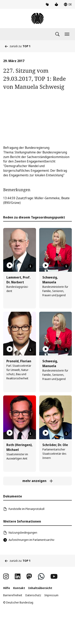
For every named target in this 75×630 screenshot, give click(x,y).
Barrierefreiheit (12, 595)
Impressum (51, 595)
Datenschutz (33, 595)
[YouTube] (54, 576)
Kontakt (19, 588)
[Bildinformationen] (30, 266)
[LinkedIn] (17, 576)
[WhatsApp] (41, 576)
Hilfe (6, 588)
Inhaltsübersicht (40, 588)
